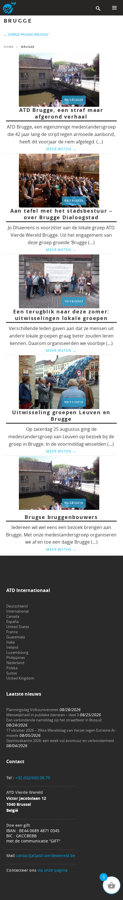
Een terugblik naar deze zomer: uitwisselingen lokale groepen (61, 315)
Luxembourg (17, 652)
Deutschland (17, 606)
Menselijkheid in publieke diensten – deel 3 (42, 714)
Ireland (12, 647)
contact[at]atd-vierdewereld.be (45, 855)
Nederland (15, 662)
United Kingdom (20, 678)
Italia (10, 642)
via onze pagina (52, 870)
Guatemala (15, 637)
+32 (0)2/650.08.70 (32, 777)
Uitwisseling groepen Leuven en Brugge (61, 416)
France (12, 631)
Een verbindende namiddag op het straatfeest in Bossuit (54, 720)
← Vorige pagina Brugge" (26, 34)
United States (17, 626)
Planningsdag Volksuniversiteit (32, 709)
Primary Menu (114, 8)
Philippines (15, 657)
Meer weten (61, 149)
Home (9, 47)
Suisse (11, 673)
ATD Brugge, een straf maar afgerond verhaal (61, 113)
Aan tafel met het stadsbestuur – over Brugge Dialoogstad (61, 214)
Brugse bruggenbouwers (61, 517)
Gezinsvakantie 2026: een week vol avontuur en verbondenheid (60, 740)
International (17, 611)
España (12, 621)
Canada (12, 616)
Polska (11, 667)
